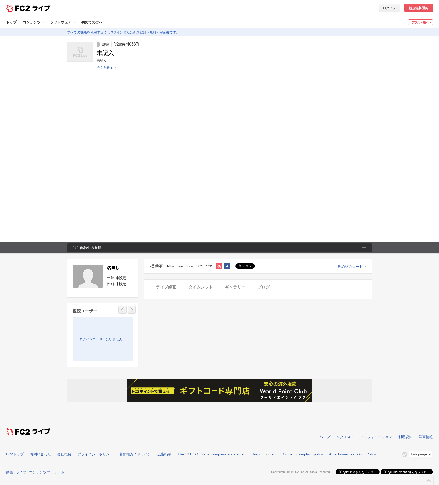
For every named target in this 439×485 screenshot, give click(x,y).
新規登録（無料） (146, 32)
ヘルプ (325, 437)
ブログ (264, 287)
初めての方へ (92, 22)
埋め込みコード (350, 266)
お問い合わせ (40, 454)
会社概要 (64, 454)
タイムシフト (201, 287)
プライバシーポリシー (95, 454)
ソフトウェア (61, 22)
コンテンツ (32, 22)
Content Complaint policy (303, 454)
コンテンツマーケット (47, 472)
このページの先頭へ (428, 480)
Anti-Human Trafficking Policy (352, 454)
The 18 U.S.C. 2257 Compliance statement (212, 454)
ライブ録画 (166, 287)
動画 (9, 472)
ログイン (389, 8)
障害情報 (426, 437)
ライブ (21, 472)
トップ (11, 22)
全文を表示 (105, 67)
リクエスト (345, 437)
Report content (265, 454)
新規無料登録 (419, 8)
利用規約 (405, 437)
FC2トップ (15, 454)
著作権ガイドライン (135, 454)
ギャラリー (235, 287)
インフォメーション (376, 437)
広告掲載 (164, 454)
